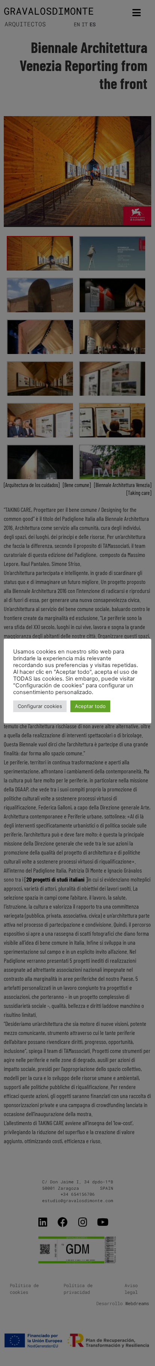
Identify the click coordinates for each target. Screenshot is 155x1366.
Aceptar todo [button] (90, 706)
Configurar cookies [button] (40, 706)
